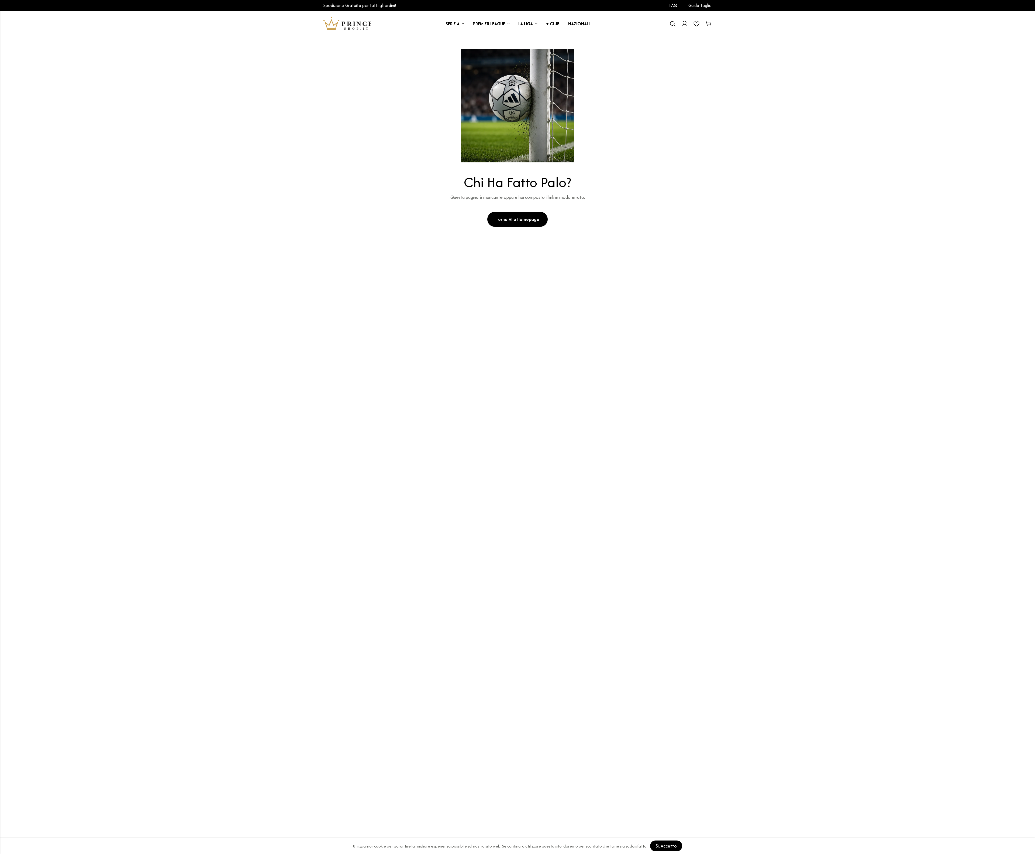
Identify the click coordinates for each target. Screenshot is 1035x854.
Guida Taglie (700, 5)
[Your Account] (684, 24)
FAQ (673, 5)
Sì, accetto (666, 846)
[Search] (673, 23)
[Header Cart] (708, 24)
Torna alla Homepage (517, 219)
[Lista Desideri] (696, 24)
